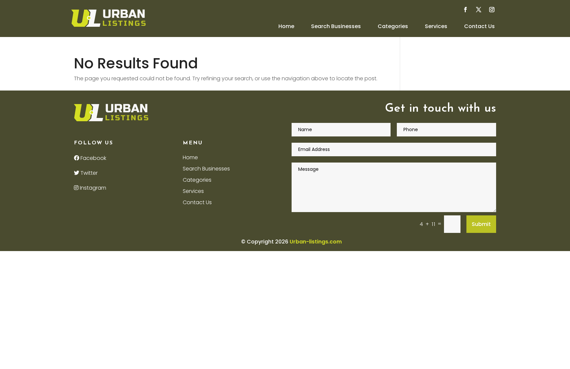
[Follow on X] (478, 9)
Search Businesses (336, 26)
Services (436, 26)
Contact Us (479, 26)
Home (286, 26)
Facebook (92, 158)
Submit (481, 224)
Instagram (92, 188)
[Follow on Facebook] (465, 9)
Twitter (88, 173)
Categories (393, 26)
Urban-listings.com (316, 241)
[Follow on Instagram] (492, 9)
